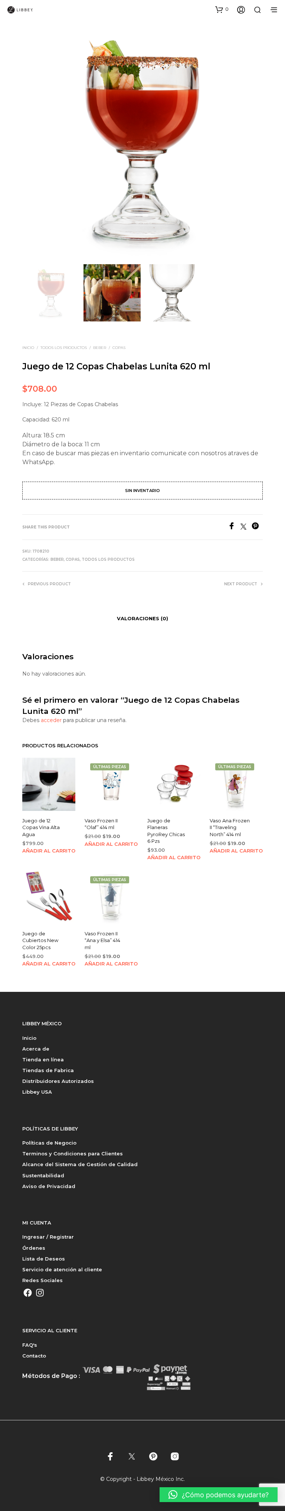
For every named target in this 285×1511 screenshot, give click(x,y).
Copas (118, 347)
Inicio (28, 347)
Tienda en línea (43, 1059)
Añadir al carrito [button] (48, 851)
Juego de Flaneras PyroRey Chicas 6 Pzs (166, 831)
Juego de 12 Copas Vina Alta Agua (41, 827)
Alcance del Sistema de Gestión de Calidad (80, 1164)
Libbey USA (37, 1092)
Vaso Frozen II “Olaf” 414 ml (101, 824)
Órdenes (33, 1248)
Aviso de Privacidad (48, 1186)
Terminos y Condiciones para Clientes (72, 1153)
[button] (222, 9)
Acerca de (35, 1049)
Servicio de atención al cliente (62, 1269)
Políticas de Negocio (49, 1143)
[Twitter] (246, 527)
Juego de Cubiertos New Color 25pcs (40, 940)
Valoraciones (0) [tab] (142, 618)
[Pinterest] (257, 527)
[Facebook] (234, 527)
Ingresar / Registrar (48, 1237)
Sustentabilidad (43, 1175)
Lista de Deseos (43, 1259)
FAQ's (29, 1345)
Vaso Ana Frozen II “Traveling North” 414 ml (230, 827)
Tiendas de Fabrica (48, 1070)
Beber (99, 347)
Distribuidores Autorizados (58, 1081)
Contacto (34, 1356)
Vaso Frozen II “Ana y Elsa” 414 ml (102, 940)
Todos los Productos (63, 347)
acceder (51, 720)
